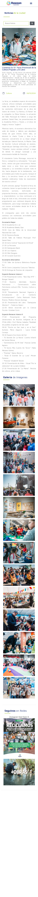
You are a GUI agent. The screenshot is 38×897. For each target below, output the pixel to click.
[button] (31, 3)
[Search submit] (32, 23)
